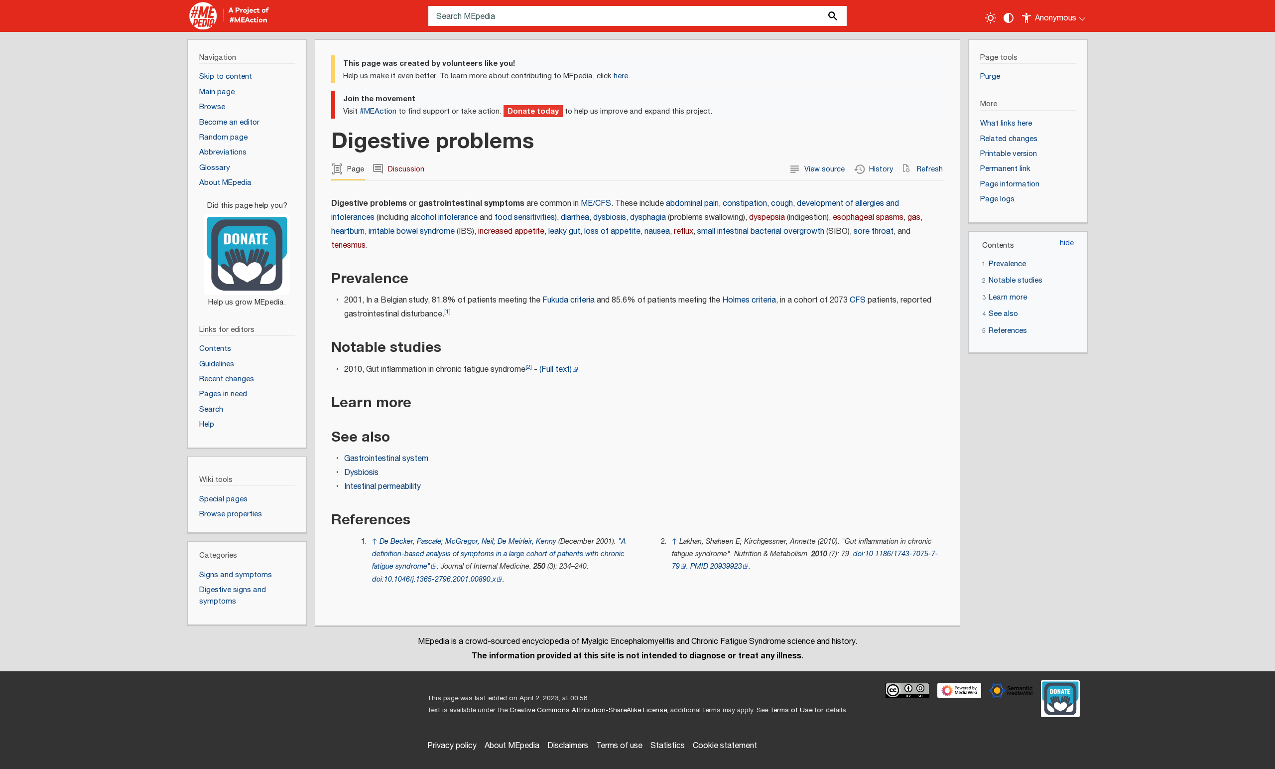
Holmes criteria (749, 300)
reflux (683, 231)
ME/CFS (596, 203)
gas (913, 217)
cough (782, 203)
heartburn (348, 231)
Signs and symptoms (235, 575)
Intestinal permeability (382, 486)
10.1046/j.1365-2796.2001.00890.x (440, 579)
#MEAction (378, 111)
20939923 (726, 566)
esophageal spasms (868, 217)
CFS (858, 300)
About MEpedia (512, 746)
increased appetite (511, 231)
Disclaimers (567, 746)
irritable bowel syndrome (412, 231)
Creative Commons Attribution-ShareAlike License (588, 710)
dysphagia (648, 217)
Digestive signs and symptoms (232, 595)
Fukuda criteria (568, 300)
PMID (699, 566)
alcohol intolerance (444, 217)
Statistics (667, 746)
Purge (990, 76)
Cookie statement (725, 746)
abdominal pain (692, 203)
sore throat (873, 231)
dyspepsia (767, 217)
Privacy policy (452, 746)
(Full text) (555, 369)
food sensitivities (525, 217)
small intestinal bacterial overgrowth (760, 231)
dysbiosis (609, 217)
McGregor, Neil (469, 541)
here (621, 76)
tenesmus (348, 245)
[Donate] (247, 249)
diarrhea (575, 217)
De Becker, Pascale (410, 541)
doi (377, 579)
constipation (745, 203)
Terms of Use (791, 710)
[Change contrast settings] (1009, 18)
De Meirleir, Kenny (527, 541)
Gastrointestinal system (386, 459)
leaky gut (564, 231)
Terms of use (619, 746)
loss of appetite (612, 231)
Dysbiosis (361, 472)
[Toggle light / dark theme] (991, 18)
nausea (657, 231)
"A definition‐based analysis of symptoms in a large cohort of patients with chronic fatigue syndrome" (499, 554)
